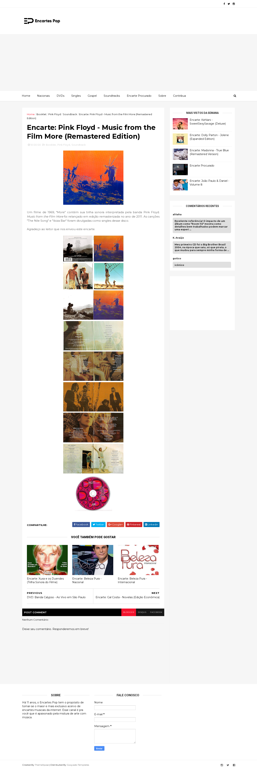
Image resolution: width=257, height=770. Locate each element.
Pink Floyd (54, 114)
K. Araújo (178, 238)
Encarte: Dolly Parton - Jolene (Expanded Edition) (209, 137)
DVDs (60, 95)
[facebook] (224, 4)
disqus (142, 612)
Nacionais (43, 95)
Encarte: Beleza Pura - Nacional (86, 580)
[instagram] (234, 4)
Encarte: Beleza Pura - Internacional (132, 580)
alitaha (177, 214)
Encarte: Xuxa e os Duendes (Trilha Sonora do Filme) (45, 580)
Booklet (41, 114)
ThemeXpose (42, 764)
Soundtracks (112, 95)
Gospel (92, 95)
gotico (177, 258)
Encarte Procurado (139, 95)
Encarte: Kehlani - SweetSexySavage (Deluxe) (208, 121)
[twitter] (229, 4)
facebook (156, 612)
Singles (76, 95)
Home (26, 95)
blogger (128, 612)
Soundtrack (70, 114)
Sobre (162, 95)
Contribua (179, 95)
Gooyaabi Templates (78, 764)
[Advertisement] (128, 62)
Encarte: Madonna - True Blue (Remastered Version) (209, 152)
